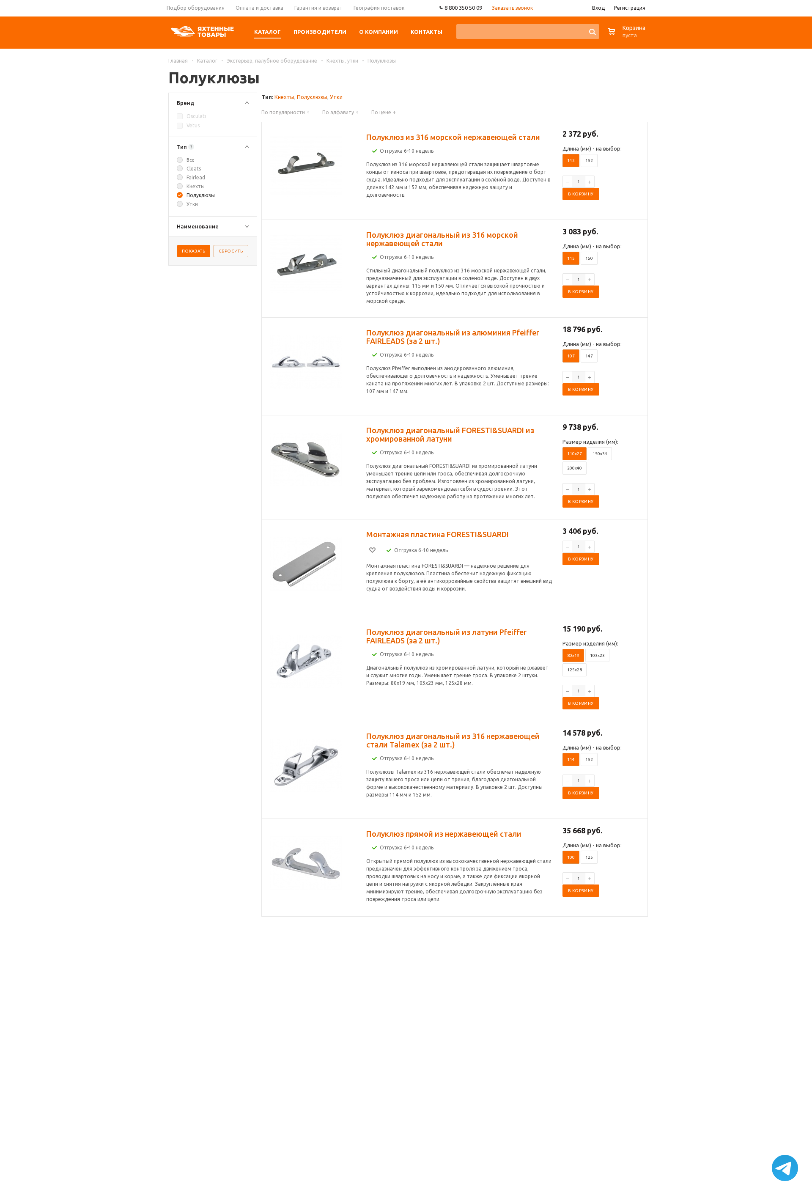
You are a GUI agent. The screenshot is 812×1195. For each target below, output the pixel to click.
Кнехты (284, 97)
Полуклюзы (312, 97)
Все (191, 159)
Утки (336, 97)
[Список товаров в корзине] (628, 36)
